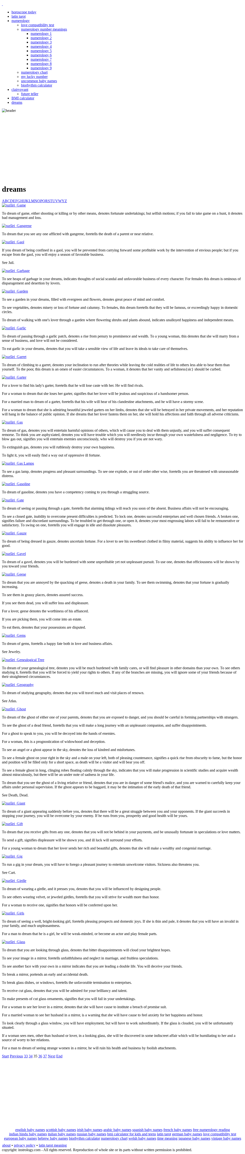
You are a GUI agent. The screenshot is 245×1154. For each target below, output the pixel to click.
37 (45, 1056)
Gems (21, 635)
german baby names (187, 1134)
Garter (21, 377)
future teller (29, 94)
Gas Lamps (25, 463)
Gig (19, 856)
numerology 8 (41, 64)
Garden (22, 291)
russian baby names (91, 1134)
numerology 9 (41, 68)
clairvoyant (19, 89)
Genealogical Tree (30, 660)
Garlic (21, 328)
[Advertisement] (122, 146)
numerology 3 (41, 42)
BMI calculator (22, 98)
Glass (21, 942)
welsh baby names (142, 1138)
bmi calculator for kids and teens (131, 1134)
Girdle (21, 881)
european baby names (20, 1138)
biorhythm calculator (36, 85)
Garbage (23, 271)
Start (5, 1056)
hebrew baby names (53, 1138)
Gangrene (24, 226)
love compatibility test (37, 25)
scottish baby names (61, 1130)
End (59, 1056)
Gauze (22, 533)
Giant (21, 803)
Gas (20, 422)
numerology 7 (41, 59)
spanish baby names (147, 1130)
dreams (16, 102)
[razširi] (9, 205)
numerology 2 (41, 38)
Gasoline (23, 484)
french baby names (177, 1130)
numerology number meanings (44, 29)
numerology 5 (41, 51)
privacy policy (24, 1145)
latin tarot (18, 16)
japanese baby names (194, 1138)
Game (21, 205)
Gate (20, 500)
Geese (21, 574)
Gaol (20, 242)
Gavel (21, 554)
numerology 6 (41, 55)
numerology (20, 21)
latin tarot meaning (53, 1145)
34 (31, 1056)
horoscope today (23, 12)
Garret (21, 357)
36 (40, 1056)
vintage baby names (226, 1138)
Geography (25, 685)
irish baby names (89, 1130)
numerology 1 (41, 34)
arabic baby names (117, 1130)
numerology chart (34, 72)
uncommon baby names (39, 81)
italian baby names (62, 1134)
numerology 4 (41, 46)
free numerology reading (211, 1130)
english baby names (30, 1130)
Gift (20, 824)
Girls (20, 913)
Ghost (21, 709)
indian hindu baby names (28, 1134)
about (6, 1145)
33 (26, 1056)
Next (51, 1056)
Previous (16, 1056)
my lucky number (34, 77)
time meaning (167, 1138)
